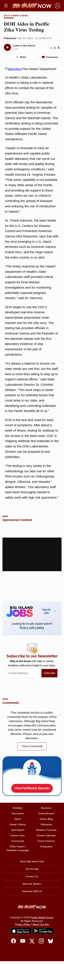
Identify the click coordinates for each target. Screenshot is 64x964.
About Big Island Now (32, 861)
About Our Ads (41, 924)
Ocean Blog (46, 818)
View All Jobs (46, 611)
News (18, 818)
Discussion (18, 813)
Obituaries (46, 824)
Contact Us (32, 876)
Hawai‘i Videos (18, 824)
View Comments (32, 746)
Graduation (46, 846)
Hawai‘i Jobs (18, 835)
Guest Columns (46, 841)
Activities (18, 807)
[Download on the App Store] (20, 931)
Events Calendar (46, 835)
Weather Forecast (46, 829)
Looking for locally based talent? (32, 625)
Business (46, 807)
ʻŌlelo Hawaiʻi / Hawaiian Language (18, 848)
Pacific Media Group (41, 917)
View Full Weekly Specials (32, 788)
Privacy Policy (23, 924)
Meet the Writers (32, 883)
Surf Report (17, 829)
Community (17, 841)
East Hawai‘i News (16, 15)
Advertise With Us (32, 891)
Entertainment (46, 813)
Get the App (32, 868)
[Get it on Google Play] (43, 931)
